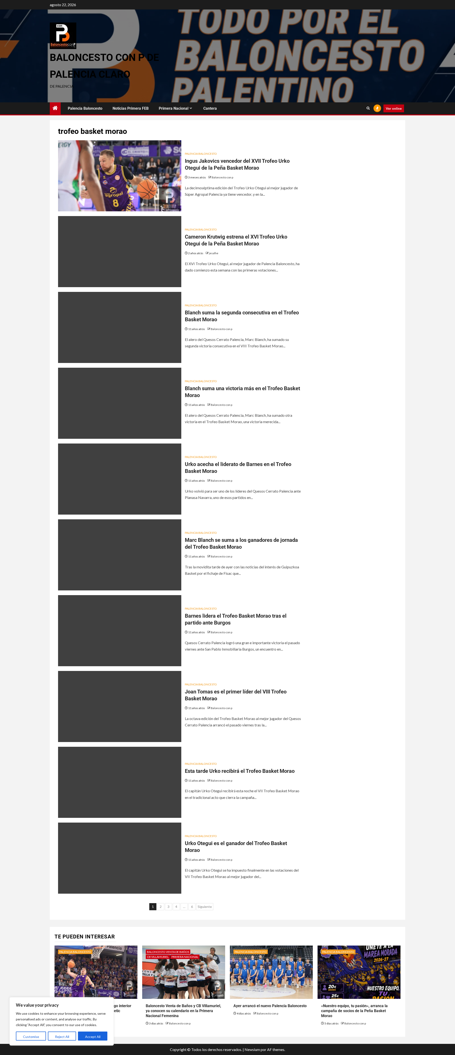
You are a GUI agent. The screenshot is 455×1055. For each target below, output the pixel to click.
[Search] (368, 108)
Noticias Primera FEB (131, 108)
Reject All (62, 1037)
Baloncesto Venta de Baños (168, 952)
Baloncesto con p (222, 177)
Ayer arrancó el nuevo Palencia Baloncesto (270, 1006)
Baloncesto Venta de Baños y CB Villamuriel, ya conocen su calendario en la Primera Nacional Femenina (183, 1011)
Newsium (252, 1049)
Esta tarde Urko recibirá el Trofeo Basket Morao (240, 771)
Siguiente (205, 907)
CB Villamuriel (158, 957)
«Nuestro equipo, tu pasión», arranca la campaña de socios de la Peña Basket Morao (354, 1011)
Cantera (210, 108)
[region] (61, 1021)
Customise (31, 1037)
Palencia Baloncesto (85, 108)
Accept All (92, 1037)
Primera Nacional (173, 108)
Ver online (394, 108)
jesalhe (213, 253)
